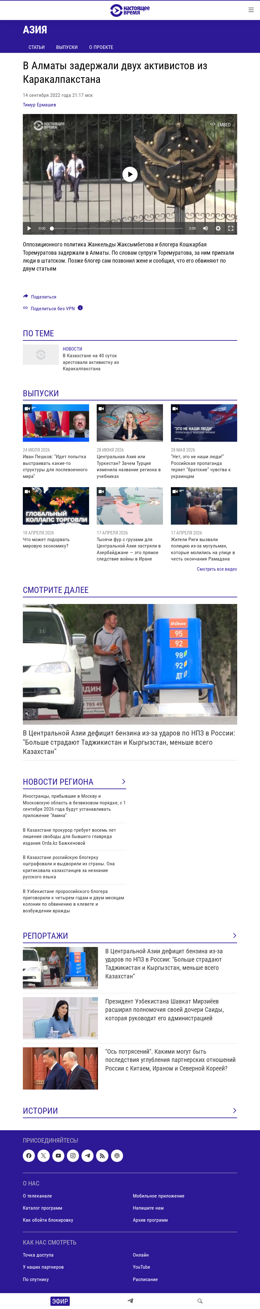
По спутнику (36, 1279)
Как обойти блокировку (48, 1220)
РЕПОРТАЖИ (45, 936)
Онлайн (141, 1255)
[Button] (39, 298)
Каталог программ (42, 1208)
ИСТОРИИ (40, 1111)
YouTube (141, 1267)
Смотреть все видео (217, 569)
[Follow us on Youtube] (58, 1156)
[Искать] (200, 1301)
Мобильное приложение (159, 1196)
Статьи (37, 47)
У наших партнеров (43, 1267)
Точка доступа (38, 1255)
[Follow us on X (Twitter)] (43, 1156)
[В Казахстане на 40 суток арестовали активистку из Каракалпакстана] (41, 355)
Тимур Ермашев (39, 105)
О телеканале (37, 1196)
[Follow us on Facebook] (29, 1156)
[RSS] (102, 1156)
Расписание (145, 1279)
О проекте (101, 47)
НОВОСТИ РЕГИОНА (58, 782)
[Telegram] (130, 1301)
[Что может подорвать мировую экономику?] (56, 506)
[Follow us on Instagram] (73, 1156)
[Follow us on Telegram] (87, 1156)
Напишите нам (148, 1208)
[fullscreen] (230, 228)
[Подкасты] (117, 1156)
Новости (72, 349)
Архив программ (150, 1220)
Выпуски (67, 47)
